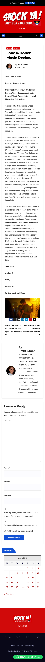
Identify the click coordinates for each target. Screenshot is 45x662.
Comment (8, 420)
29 (28, 587)
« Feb (6, 594)
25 (7, 587)
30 (33, 587)
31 (38, 587)
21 (22, 582)
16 (33, 578)
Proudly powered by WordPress (15, 637)
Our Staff (20, 645)
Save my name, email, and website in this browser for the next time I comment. (21, 514)
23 (33, 582)
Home (13, 645)
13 (17, 578)
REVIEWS (16, 48)
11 (7, 578)
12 (12, 578)
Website (7, 495)
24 (38, 582)
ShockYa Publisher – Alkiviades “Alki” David (22, 651)
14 (22, 578)
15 (28, 578)
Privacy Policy (29, 645)
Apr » (12, 594)
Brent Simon (23, 65)
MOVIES (9, 48)
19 (12, 582)
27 (17, 587)
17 (38, 578)
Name (7, 468)
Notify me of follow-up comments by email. (21, 525)
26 (12, 587)
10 (38, 573)
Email (7, 482)
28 (22, 587)
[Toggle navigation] (20, 35)
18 (7, 582)
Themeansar (22, 640)
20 (17, 582)
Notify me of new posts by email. (20, 531)
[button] (37, 36)
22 (28, 582)
